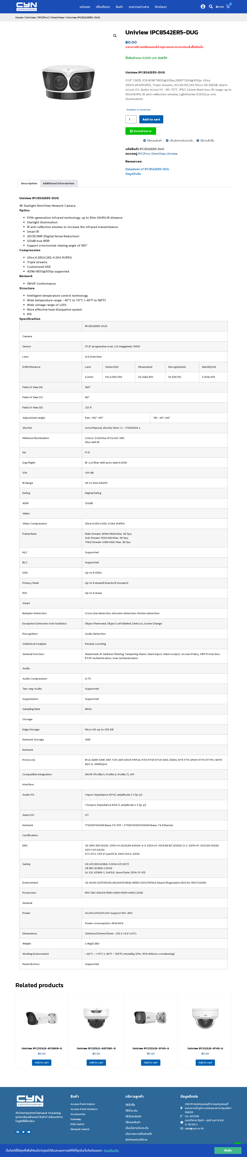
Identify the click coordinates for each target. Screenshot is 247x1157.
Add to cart (151, 119)
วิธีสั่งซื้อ (130, 1105)
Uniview (30, 17)
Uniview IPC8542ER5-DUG (161, 32)
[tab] (29, 183)
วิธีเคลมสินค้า (132, 1122)
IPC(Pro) (43, 17)
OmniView (57, 17)
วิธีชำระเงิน (131, 1111)
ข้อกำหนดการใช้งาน (136, 1140)
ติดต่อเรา (161, 6)
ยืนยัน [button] (228, 1150)
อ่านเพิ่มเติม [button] (111, 1150)
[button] (211, 7)
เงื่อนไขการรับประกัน (136, 1128)
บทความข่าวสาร (139, 6)
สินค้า (119, 6)
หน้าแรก (85, 6)
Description (29, 183)
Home (19, 17)
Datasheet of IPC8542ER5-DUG (147, 169)
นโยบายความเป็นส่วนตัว (138, 1134)
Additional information (58, 183)
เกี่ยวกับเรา (103, 6)
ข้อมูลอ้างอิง (133, 173)
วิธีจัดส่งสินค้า (133, 1116)
